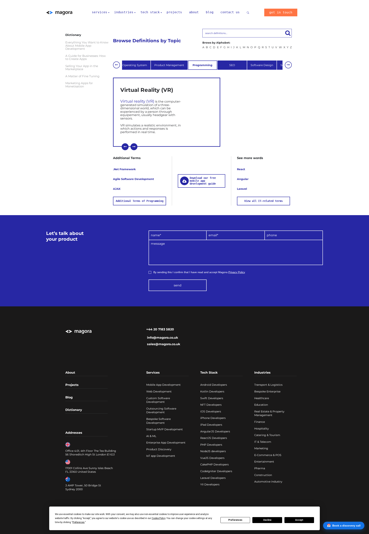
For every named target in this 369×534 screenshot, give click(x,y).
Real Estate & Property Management (269, 413)
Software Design (262, 65)
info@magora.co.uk (162, 337)
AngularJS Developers (215, 431)
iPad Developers (211, 424)
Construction (263, 475)
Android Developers (213, 384)
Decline (267, 520)
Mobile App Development (163, 384)
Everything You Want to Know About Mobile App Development (86, 46)
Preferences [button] (78, 522)
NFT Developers (211, 404)
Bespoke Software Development (158, 421)
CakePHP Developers (214, 464)
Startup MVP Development (164, 429)
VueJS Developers (212, 458)
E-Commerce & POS (267, 455)
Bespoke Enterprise (267, 391)
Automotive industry (268, 481)
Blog (69, 397)
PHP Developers (211, 444)
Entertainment (264, 461)
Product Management (169, 65)
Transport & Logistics (268, 384)
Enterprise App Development (165, 442)
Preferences (235, 520)
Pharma (259, 468)
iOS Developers (210, 411)
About (70, 372)
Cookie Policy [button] (158, 518)
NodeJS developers (213, 451)
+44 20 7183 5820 (160, 329)
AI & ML (151, 436)
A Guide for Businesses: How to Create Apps (85, 57)
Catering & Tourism (267, 435)
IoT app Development (160, 456)
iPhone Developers (213, 418)
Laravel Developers (213, 478)
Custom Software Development (158, 400)
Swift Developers (211, 398)
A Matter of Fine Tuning (82, 76)
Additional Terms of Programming (139, 200)
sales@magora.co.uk (163, 344)
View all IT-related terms (263, 200)
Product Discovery (158, 449)
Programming (202, 65)
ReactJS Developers (213, 438)
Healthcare (261, 398)
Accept (299, 520)
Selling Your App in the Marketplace (81, 68)
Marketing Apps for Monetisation (79, 85)
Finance (259, 422)
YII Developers (209, 484)
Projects (72, 385)
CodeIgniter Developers (216, 471)
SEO (232, 65)
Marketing (261, 448)
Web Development (159, 391)
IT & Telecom (262, 442)
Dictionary (73, 410)
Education (261, 404)
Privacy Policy (236, 272)
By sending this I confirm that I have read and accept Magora (199, 272)
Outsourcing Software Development (161, 410)
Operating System (134, 65)
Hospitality (261, 428)
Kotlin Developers (212, 391)
